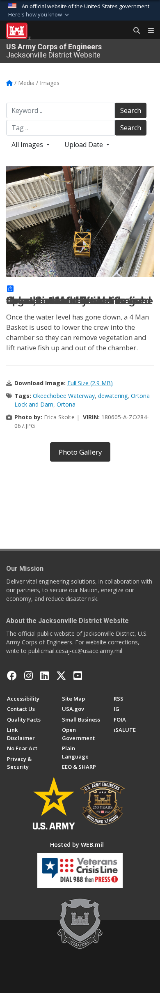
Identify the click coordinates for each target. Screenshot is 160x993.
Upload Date (84, 144)
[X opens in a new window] (61, 675)
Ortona (66, 404)
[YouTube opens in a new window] (77, 675)
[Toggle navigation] (148, 31)
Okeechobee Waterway (64, 396)
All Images (28, 144)
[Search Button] (134, 31)
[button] (39, 15)
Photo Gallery (80, 452)
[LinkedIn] (44, 675)
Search (130, 110)
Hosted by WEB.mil (77, 844)
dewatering (113, 396)
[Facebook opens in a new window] (12, 675)
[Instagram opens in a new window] (28, 675)
